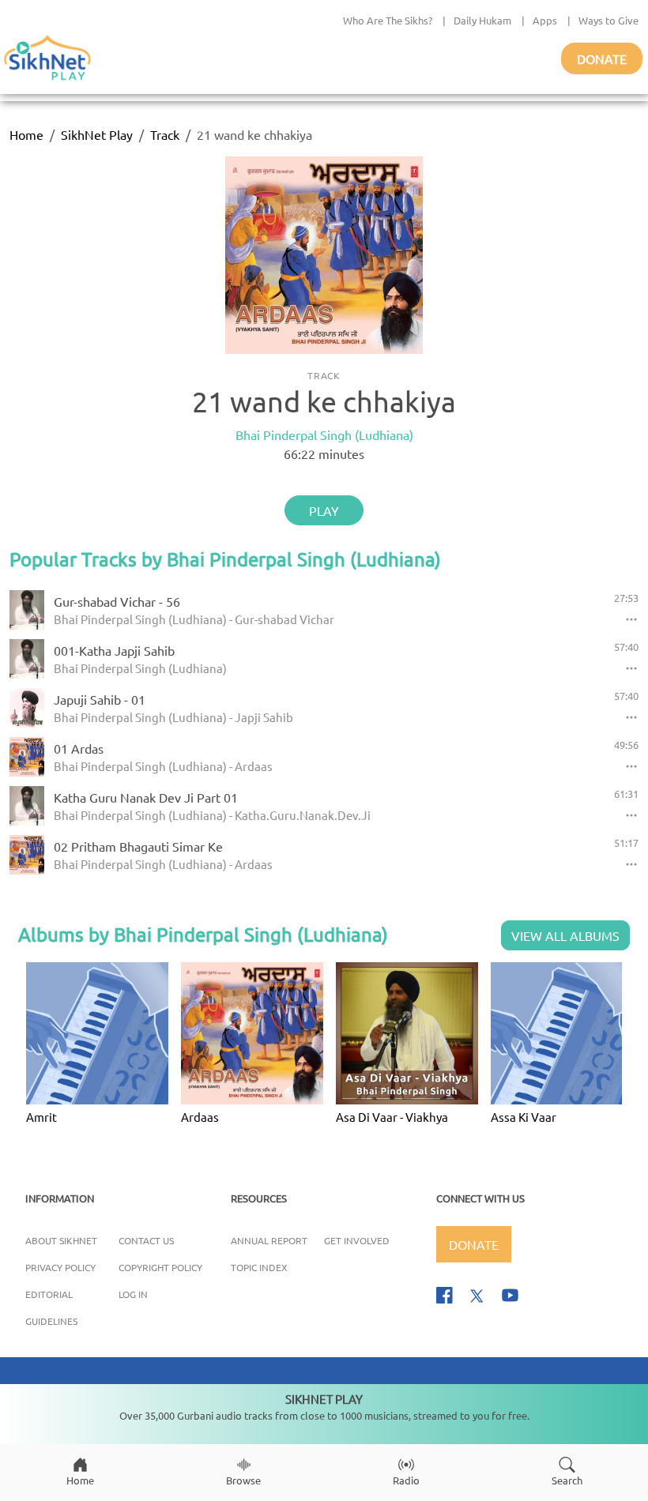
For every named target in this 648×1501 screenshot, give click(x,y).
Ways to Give (608, 20)
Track (164, 134)
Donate (602, 58)
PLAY (324, 510)
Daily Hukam (482, 20)
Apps (545, 20)
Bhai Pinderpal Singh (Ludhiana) (324, 434)
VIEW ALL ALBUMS (565, 935)
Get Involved (357, 1240)
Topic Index (259, 1267)
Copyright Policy (160, 1267)
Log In (133, 1294)
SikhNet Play (97, 134)
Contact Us (146, 1240)
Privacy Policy (60, 1267)
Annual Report (269, 1240)
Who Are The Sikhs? (387, 20)
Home (26, 134)
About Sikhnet (61, 1240)
